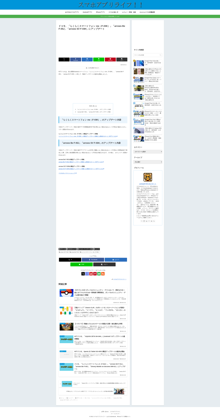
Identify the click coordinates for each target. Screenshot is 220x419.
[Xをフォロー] (83, 273)
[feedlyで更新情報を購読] (99, 273)
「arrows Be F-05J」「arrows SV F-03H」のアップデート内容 (93, 112)
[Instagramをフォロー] (87, 273)
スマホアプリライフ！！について (115, 412)
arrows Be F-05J (75, 252)
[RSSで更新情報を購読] (103, 273)
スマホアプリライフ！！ (147, 184)
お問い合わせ (105, 411)
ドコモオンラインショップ (67, 173)
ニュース (97, 249)
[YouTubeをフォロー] (91, 273)
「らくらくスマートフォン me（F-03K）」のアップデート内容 (93, 109)
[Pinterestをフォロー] (95, 273)
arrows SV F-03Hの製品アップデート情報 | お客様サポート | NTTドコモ (81, 169)
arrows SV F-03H (64, 252)
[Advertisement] (93, 44)
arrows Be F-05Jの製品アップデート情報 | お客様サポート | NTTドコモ (80, 162)
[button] (121, 59)
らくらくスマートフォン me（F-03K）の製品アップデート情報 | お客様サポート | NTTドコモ (87, 136)
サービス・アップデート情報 (85, 249)
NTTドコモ (63, 249)
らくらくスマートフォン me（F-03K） (90, 252)
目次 (90, 106)
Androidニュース (72, 249)
